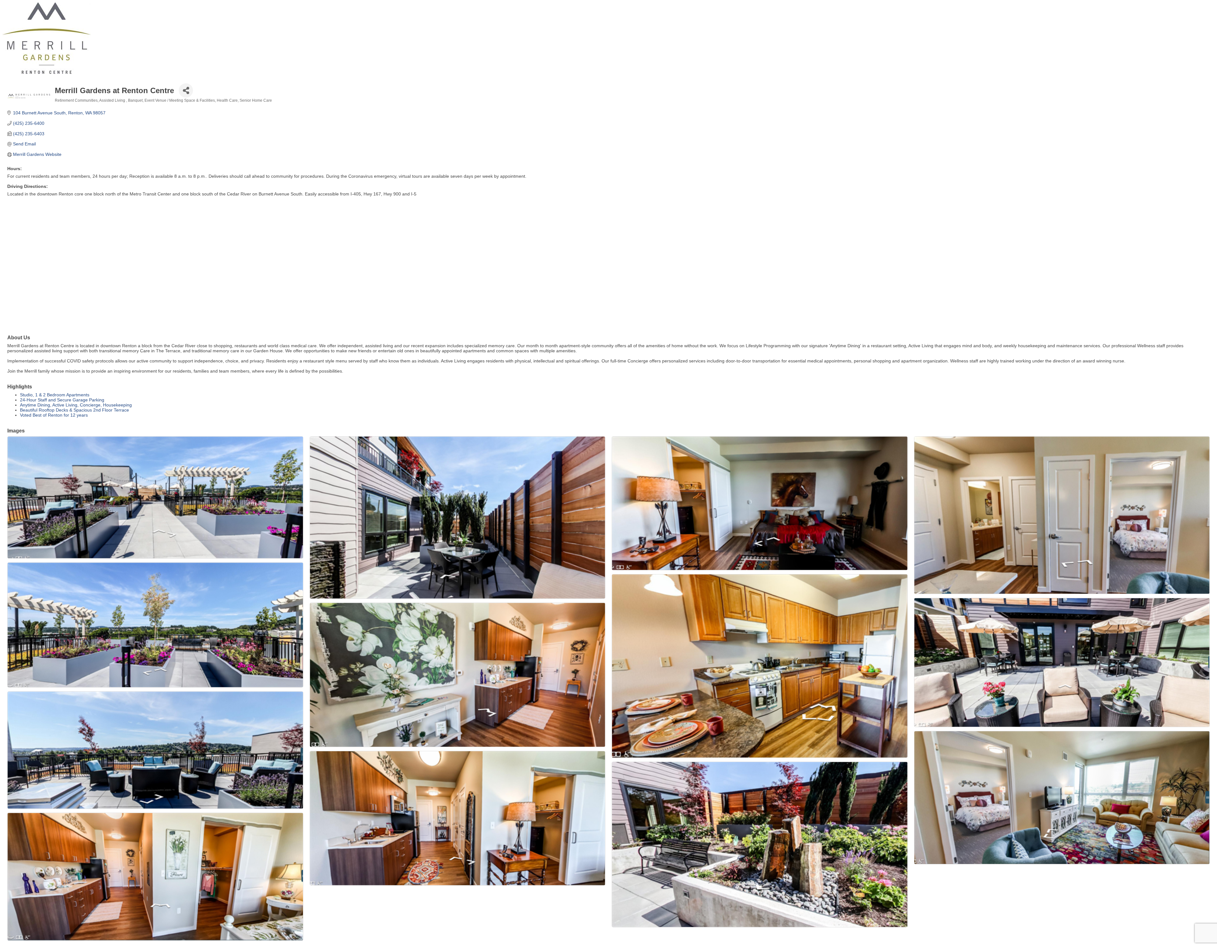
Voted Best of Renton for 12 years (54, 415)
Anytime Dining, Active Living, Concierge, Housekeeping (76, 404)
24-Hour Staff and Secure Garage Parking (62, 399)
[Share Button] (186, 90)
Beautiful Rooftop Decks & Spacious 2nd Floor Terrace (74, 410)
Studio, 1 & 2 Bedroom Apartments (54, 394)
